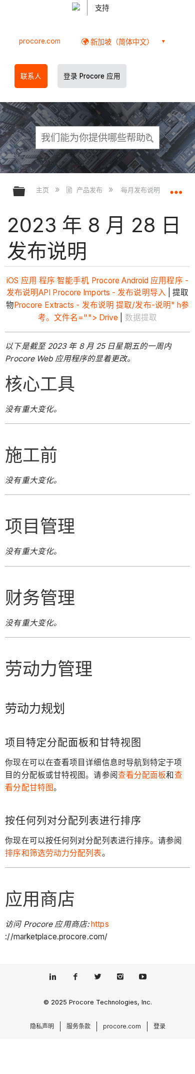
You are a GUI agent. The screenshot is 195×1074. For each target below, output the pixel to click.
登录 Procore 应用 (92, 76)
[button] (150, 137)
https (100, 924)
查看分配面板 (142, 775)
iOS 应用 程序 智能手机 (47, 280)
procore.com (39, 41)
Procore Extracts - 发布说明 (64, 305)
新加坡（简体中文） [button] (121, 42)
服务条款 (78, 1026)
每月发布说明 (141, 190)
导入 (158, 292)
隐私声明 (42, 1026)
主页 (43, 190)
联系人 (31, 76)
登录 (160, 1026)
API (44, 292)
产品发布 (89, 190)
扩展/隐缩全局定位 (176, 188)
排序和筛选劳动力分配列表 (53, 853)
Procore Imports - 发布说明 (101, 292)
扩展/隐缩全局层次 (25, 192)
